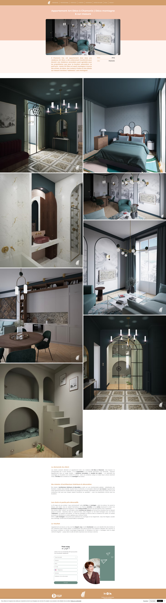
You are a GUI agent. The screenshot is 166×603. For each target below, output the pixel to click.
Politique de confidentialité (76, 601)
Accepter (160, 601)
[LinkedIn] (105, 593)
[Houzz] (110, 593)
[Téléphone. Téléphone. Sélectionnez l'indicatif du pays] (56, 569)
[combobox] (66, 557)
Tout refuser (152, 601)
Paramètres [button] (145, 601)
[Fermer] (164, 601)
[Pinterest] (107, 593)
